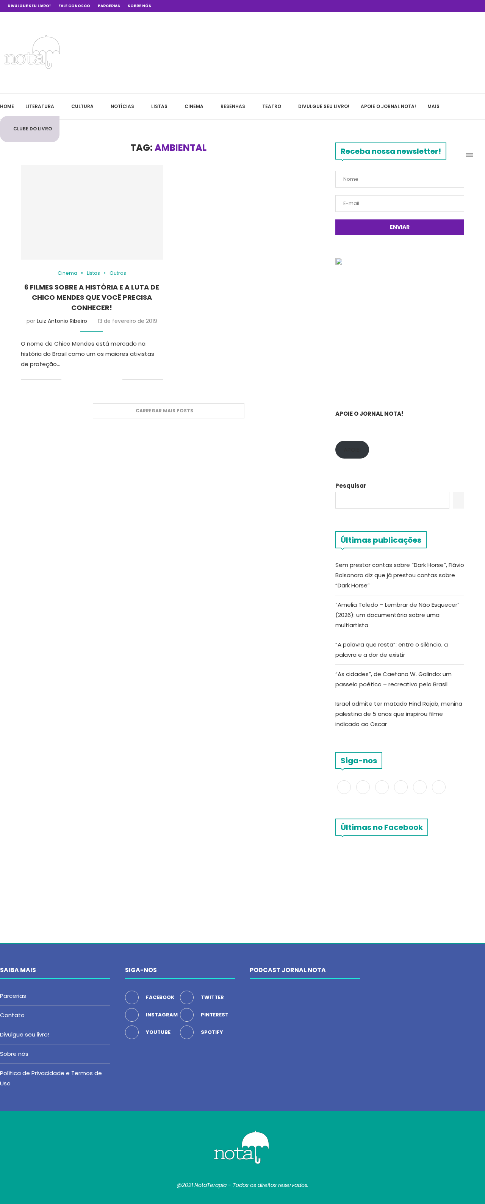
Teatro (271, 106)
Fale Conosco (74, 6)
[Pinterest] (449, 6)
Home (7, 106)
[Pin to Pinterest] (93, 380)
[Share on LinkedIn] (101, 380)
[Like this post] (67, 380)
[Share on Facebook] (77, 380)
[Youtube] (458, 6)
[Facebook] (423, 6)
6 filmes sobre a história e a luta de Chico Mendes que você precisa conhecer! (91, 297)
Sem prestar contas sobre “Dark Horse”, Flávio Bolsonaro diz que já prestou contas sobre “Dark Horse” (399, 575)
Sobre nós (139, 6)
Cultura (82, 106)
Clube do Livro (32, 128)
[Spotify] (467, 6)
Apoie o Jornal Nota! (388, 106)
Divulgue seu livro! (29, 6)
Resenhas (233, 106)
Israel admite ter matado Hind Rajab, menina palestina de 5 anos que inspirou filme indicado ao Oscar (398, 714)
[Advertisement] (371, 51)
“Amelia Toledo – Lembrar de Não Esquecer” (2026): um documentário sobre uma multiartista (397, 615)
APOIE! (352, 450)
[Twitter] (432, 6)
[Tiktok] (475, 6)
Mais (433, 106)
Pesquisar (350, 486)
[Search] (481, 155)
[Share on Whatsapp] (108, 380)
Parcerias (109, 6)
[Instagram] (441, 6)
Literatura (39, 106)
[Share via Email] (116, 380)
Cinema (194, 106)
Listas (159, 106)
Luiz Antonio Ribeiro (62, 321)
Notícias (122, 106)
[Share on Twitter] (85, 380)
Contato (12, 1015)
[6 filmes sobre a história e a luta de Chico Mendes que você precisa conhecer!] (92, 212)
